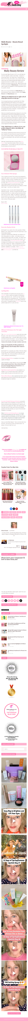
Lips (10, 514)
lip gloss (4, 514)
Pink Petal (18, 301)
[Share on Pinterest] (16, 509)
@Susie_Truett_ (16, 449)
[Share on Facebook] (11, 509)
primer (13, 517)
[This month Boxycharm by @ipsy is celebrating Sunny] (14, 897)
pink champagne (7, 249)
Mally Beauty (5, 517)
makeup (15, 514)
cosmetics (12, 512)
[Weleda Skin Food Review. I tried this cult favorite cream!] (4, 619)
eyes (19, 512)
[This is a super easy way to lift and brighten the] (14, 820)
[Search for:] (14, 749)
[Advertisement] (14, 26)
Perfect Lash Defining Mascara (12, 413)
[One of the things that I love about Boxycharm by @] (14, 795)
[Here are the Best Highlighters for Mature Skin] (4, 646)
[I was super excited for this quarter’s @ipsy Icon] (14, 846)
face (23, 512)
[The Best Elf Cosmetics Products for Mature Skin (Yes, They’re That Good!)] (4, 632)
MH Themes (21, 1019)
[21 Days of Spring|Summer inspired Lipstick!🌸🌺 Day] (14, 947)
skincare (19, 517)
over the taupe (21, 248)
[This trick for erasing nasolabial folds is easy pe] (14, 922)
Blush (6, 512)
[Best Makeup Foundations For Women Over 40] (4, 653)
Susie (11, 46)
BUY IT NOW (4, 203)
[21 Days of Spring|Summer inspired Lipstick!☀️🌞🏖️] (14, 871)
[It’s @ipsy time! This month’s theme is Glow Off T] (14, 770)
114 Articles (12, 530)
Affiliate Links (5, 68)
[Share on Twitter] (14, 509)
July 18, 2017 (5, 46)
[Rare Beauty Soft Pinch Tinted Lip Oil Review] (4, 639)
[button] (26, 9)
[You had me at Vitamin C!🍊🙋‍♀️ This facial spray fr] (14, 973)
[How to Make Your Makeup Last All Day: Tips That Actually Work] (4, 625)
